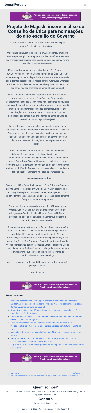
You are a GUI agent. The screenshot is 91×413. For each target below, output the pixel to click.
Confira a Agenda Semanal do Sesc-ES (27, 307)
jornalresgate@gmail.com (45, 403)
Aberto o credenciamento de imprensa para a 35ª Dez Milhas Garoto (41, 322)
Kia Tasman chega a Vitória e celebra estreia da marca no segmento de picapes (46, 304)
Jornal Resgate (15, 4)
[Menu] (85, 5)
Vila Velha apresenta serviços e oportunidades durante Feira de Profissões (43, 301)
